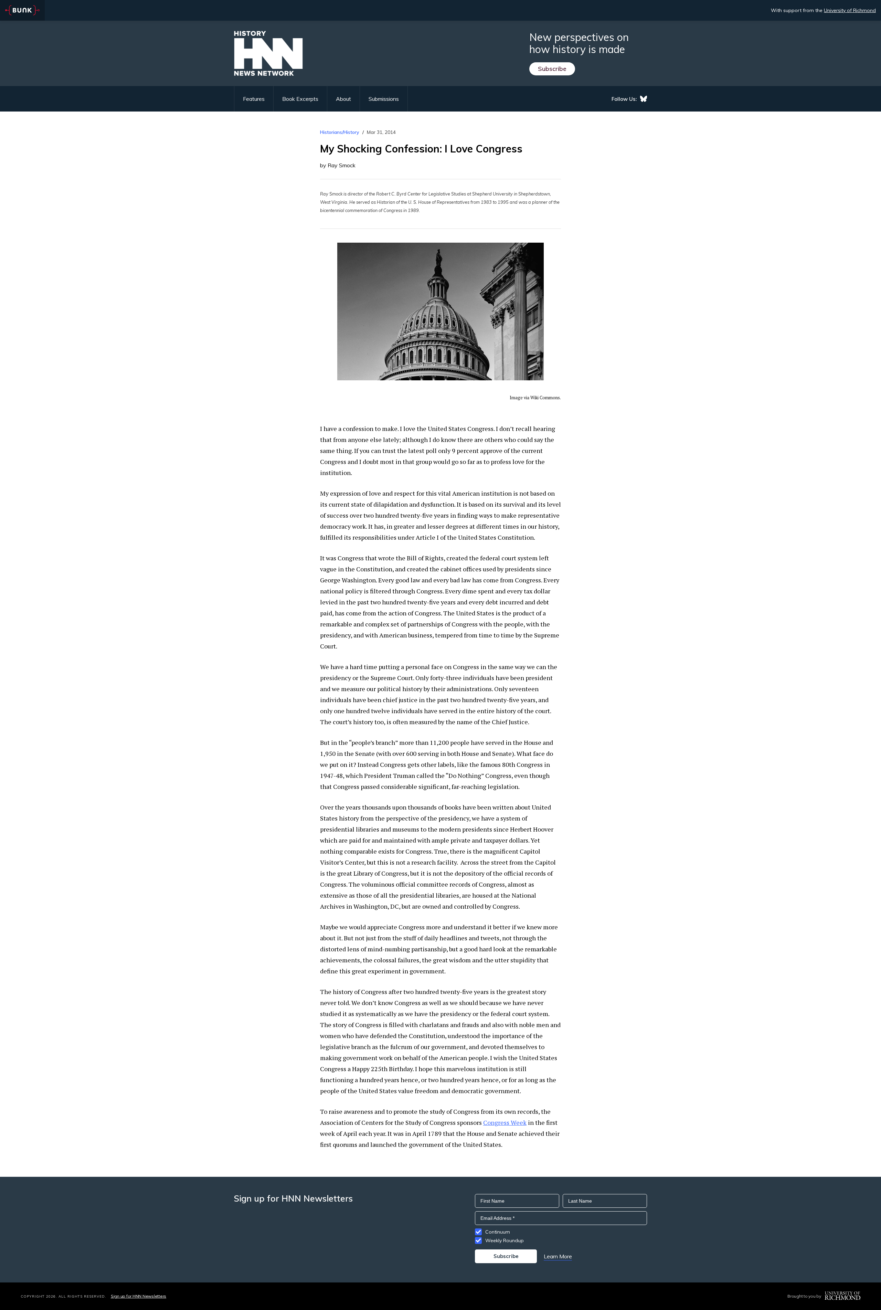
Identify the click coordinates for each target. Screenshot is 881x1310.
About (343, 98)
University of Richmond (850, 10)
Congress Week (505, 1122)
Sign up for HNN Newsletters (138, 1296)
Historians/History (339, 132)
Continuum (497, 1232)
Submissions (384, 98)
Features (254, 98)
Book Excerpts (300, 98)
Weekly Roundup (504, 1240)
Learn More (558, 1256)
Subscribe (552, 69)
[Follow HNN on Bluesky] (643, 98)
